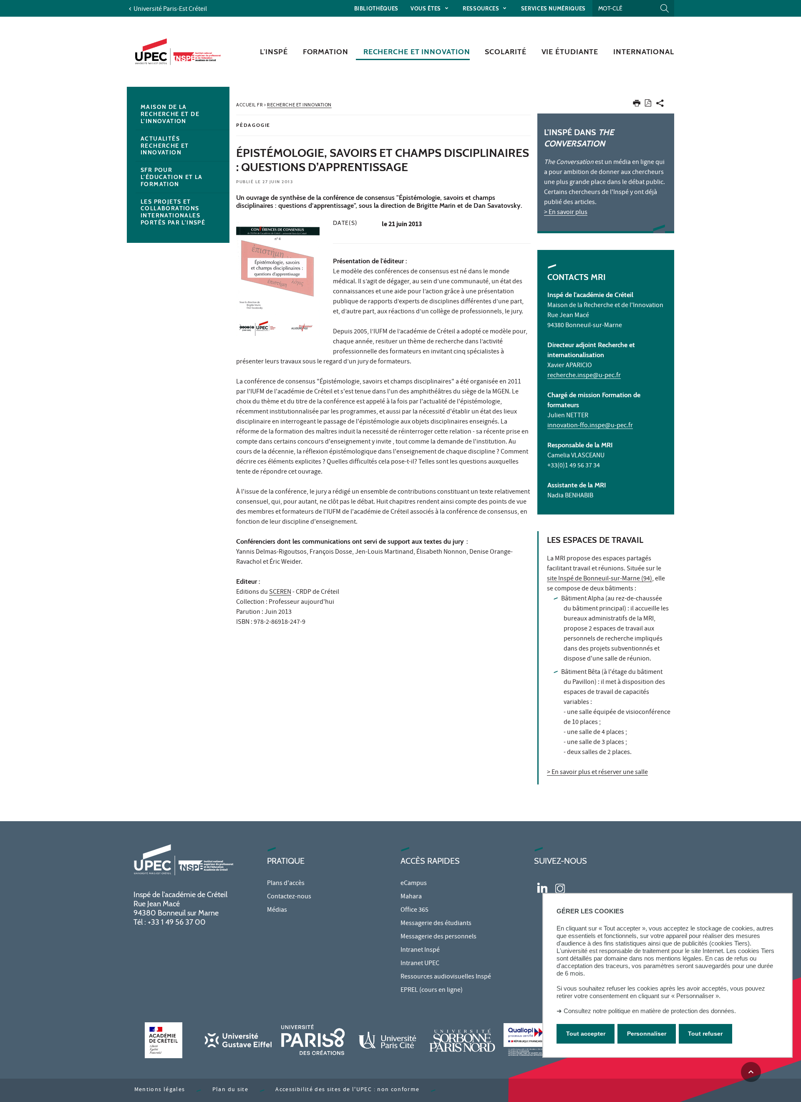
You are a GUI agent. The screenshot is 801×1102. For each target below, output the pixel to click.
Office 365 (414, 910)
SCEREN (280, 593)
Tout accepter (585, 1034)
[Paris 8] (313, 1040)
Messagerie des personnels (438, 937)
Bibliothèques (376, 8)
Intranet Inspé (420, 951)
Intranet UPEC (419, 964)
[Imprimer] (636, 105)
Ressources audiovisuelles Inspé (445, 977)
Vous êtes (427, 8)
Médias (277, 910)
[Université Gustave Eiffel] (238, 1040)
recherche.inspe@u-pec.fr (584, 376)
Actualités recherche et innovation (165, 145)
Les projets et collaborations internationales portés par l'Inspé (173, 212)
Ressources (482, 8)
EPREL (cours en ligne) (431, 991)
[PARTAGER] (660, 105)
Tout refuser (705, 1034)
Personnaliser (646, 1034)
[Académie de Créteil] (163, 1040)
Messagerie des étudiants (435, 924)
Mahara (411, 897)
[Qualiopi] (537, 1040)
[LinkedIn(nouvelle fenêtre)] (542, 887)
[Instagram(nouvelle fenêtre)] (560, 887)
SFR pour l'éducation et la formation (172, 177)
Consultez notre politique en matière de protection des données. (650, 1010)
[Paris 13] (462, 1040)
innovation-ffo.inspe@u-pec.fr (590, 426)
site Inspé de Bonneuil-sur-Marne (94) (599, 579)
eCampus (413, 884)
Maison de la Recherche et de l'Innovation (170, 114)
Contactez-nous (289, 897)
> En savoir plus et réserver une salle (597, 773)
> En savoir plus (565, 213)
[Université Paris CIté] (387, 1040)
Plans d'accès (286, 884)
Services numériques (553, 8)
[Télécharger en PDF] (648, 104)
